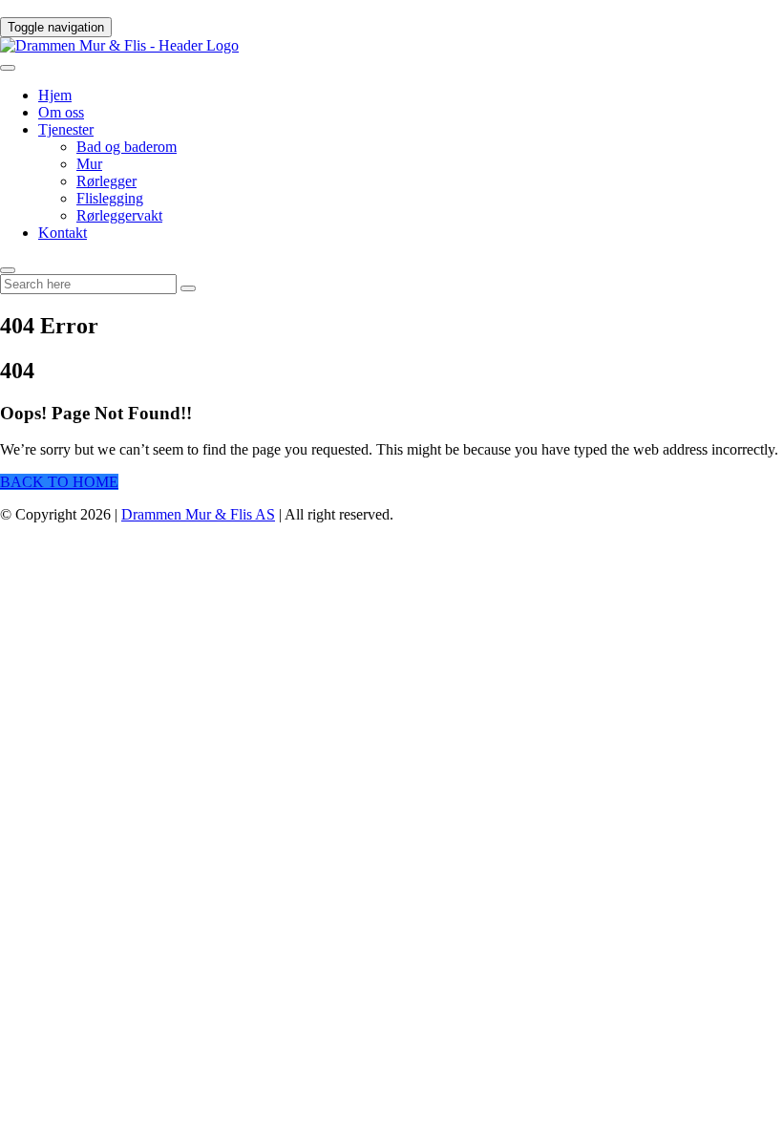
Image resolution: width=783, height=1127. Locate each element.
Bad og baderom (126, 146)
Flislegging (109, 198)
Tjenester (66, 129)
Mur (89, 164)
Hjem (55, 95)
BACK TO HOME (59, 482)
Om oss (61, 112)
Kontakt (62, 232)
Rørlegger (106, 181)
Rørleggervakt (119, 215)
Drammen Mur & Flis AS (198, 514)
